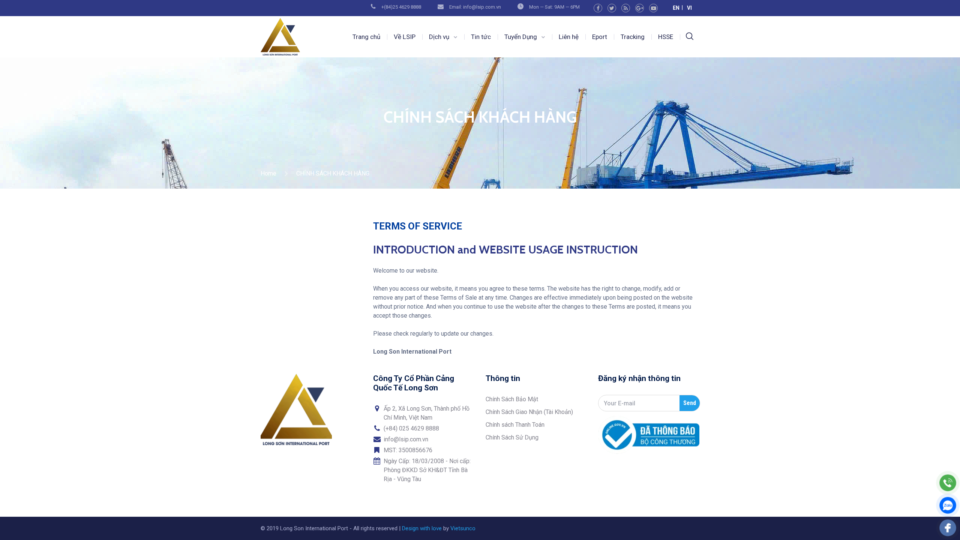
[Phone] (947, 482)
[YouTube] (653, 8)
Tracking (633, 36)
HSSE (665, 36)
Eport (599, 36)
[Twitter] (612, 8)
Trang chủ (366, 36)
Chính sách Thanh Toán (515, 424)
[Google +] (639, 8)
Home (268, 173)
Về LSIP (405, 36)
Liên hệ (569, 36)
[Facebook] (598, 8)
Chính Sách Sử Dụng (512, 437)
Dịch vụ (439, 36)
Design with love (422, 528)
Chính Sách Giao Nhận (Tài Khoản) (529, 412)
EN (676, 8)
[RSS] (625, 8)
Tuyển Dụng (520, 36)
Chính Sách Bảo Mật (512, 399)
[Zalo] (947, 505)
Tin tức (481, 36)
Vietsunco (463, 528)
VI (689, 8)
